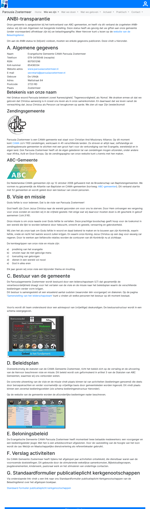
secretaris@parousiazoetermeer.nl (46, 72)
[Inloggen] (145, 4)
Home (39, 11)
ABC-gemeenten (107, 186)
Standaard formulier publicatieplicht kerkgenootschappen (39, 488)
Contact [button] (136, 12)
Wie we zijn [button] (50, 12)
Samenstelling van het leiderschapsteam (29, 295)
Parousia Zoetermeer (16, 12)
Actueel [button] (107, 12)
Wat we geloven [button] (90, 12)
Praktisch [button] (121, 12)
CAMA (15, 143)
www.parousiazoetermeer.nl (43, 68)
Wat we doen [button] (68, 12)
